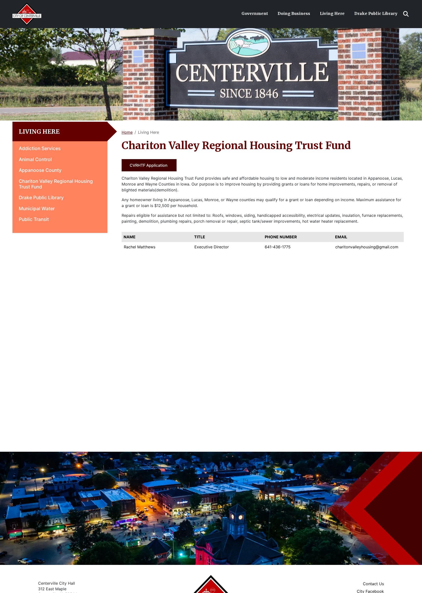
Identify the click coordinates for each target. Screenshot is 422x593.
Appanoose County (40, 170)
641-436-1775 (278, 246)
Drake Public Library (375, 13)
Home (127, 132)
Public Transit (34, 219)
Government (255, 13)
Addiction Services (40, 148)
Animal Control (35, 159)
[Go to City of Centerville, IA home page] (26, 5)
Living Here (332, 13)
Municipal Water (37, 208)
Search (406, 14)
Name (130, 236)
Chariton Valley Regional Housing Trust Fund (56, 184)
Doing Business (294, 13)
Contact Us (373, 583)
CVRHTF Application (149, 165)
